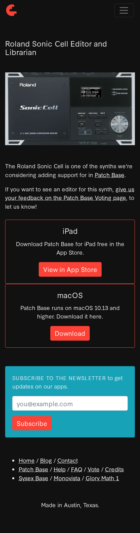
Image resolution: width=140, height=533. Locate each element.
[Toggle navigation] (124, 10)
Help (60, 469)
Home (27, 460)
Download (70, 333)
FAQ (76, 469)
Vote (94, 469)
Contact (67, 460)
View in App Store (70, 269)
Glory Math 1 (102, 478)
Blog (46, 460)
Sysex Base (33, 478)
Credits (114, 469)
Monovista (67, 478)
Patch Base (109, 174)
